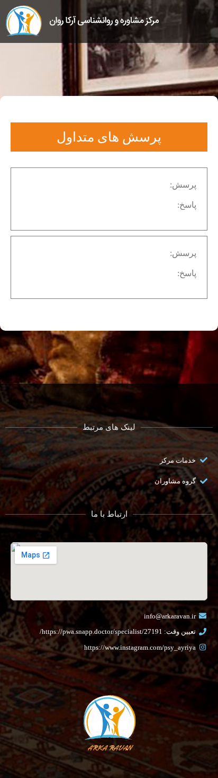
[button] (194, 17)
